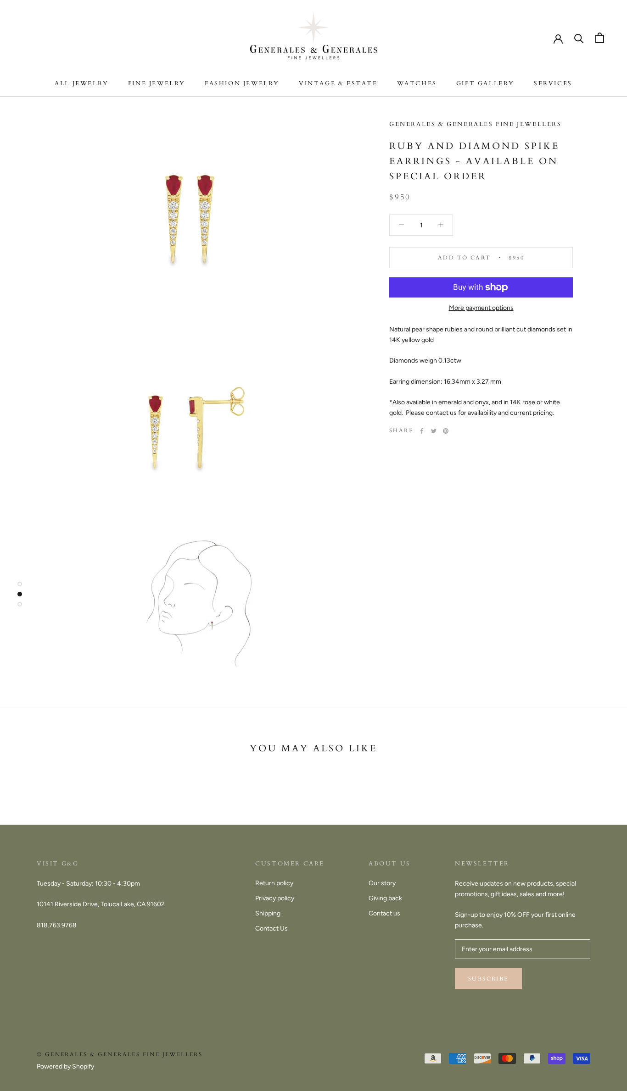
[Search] (579, 38)
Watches (417, 83)
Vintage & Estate (338, 83)
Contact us (384, 913)
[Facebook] (422, 431)
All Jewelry (82, 83)
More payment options (481, 308)
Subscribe (488, 978)
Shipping (267, 913)
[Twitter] (434, 431)
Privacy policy (274, 898)
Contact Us (271, 928)
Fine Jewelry (156, 83)
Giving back (385, 898)
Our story (382, 883)
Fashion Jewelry (242, 83)
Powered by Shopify (65, 1066)
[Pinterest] (445, 431)
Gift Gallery (485, 83)
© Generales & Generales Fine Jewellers (119, 1054)
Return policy (274, 883)
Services (553, 83)
